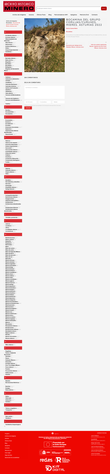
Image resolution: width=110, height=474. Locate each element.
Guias (7, 173)
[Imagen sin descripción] (44, 45)
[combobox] (68, 8)
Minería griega (9, 284)
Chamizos (8, 89)
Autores (7, 438)
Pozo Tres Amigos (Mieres (12, 365)
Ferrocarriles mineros (11, 149)
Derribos (7, 110)
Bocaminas (9, 22)
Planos (7, 358)
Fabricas (7, 140)
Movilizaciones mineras (11, 329)
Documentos (9, 113)
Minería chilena (9, 275)
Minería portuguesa (10, 308)
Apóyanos (7, 445)
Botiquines (8, 67)
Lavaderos (8, 225)
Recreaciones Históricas (12, 382)
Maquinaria (8, 243)
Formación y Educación (11, 158)
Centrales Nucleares (11, 84)
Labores (7, 223)
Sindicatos (8, 400)
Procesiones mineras (11, 370)
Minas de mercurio (10, 255)
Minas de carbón (10, 248)
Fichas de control (10, 153)
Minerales (8, 258)
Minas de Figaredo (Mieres (12, 251)
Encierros (8, 122)
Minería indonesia (10, 291)
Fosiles (7, 162)
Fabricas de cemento (11, 142)
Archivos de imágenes (10, 436)
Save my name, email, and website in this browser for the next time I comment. (43, 105)
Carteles (7, 80)
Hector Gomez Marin (71, 28)
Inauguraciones (9, 198)
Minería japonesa (10, 298)
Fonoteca (8, 156)
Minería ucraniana (10, 317)
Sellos (7, 396)
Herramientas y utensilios (12, 181)
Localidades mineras (11, 229)
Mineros (7, 322)
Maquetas (8, 241)
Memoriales (8, 244)
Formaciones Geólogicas (12, 160)
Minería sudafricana (10, 313)
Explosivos (8, 129)
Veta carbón (8, 416)
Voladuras (8, 418)
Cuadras (7, 103)
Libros (7, 227)
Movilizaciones (9, 327)
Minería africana (9, 260)
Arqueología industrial (11, 50)
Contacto (7, 448)
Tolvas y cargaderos (11, 408)
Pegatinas (8, 351)
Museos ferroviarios (11, 336)
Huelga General (9, 189)
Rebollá (7, 380)
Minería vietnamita (10, 320)
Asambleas (8, 51)
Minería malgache (10, 299)
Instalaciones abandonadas (13, 204)
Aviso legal (7, 452)
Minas (7, 246)
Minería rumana (9, 310)
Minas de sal (8, 256)
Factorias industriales (11, 144)
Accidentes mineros (11, 35)
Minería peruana (9, 305)
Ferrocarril (8, 148)
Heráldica (8, 180)
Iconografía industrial (11, 195)
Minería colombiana (10, 279)
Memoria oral (8, 450)
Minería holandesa (10, 287)
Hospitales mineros (10, 187)
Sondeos (7, 401)
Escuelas (7, 125)
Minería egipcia (9, 281)
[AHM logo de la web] (19, 6)
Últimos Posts (8, 440)
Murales (7, 334)
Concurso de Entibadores (12, 100)
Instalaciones (9, 202)
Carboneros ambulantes (12, 79)
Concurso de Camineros (12, 98)
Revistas (7, 386)
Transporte (8, 410)
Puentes (7, 374)
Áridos (7, 48)
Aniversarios (8, 44)
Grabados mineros (10, 170)
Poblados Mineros (10, 360)
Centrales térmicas (10, 86)
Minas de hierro (9, 253)
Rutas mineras (9, 390)
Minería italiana (9, 294)
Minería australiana (10, 265)
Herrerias (8, 183)
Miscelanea (8, 324)
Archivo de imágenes (11, 21)
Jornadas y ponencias (11, 217)
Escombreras (9, 123)
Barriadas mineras (10, 58)
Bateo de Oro (9, 60)
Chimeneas (8, 91)
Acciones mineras (10, 37)
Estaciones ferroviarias (11, 127)
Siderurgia (8, 398)
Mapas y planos (9, 239)
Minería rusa (8, 312)
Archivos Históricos (10, 46)
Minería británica (10, 270)
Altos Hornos (9, 42)
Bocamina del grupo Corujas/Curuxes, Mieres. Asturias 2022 (13, 24)
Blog (6, 443)
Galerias (7, 168)
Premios (7, 369)
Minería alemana (10, 262)
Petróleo (7, 356)
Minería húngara (9, 289)
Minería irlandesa (10, 293)
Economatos (8, 120)
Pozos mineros (9, 367)
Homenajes (8, 185)
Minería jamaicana (10, 296)
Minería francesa (10, 282)
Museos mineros (9, 338)
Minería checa (9, 274)
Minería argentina (10, 263)
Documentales (9, 111)
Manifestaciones (10, 237)
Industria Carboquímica (11, 200)
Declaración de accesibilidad (12, 457)
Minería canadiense (10, 272)
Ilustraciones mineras (11, 197)
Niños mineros (9, 344)
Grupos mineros (9, 172)
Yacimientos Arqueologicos (13, 424)
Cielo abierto (9, 93)
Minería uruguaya (10, 318)
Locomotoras (9, 231)
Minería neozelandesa (11, 301)
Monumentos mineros (11, 325)
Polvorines (8, 361)
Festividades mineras (11, 151)
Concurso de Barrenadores (12, 95)
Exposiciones (9, 134)
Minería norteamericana (12, 303)
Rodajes (7, 388)
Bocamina (8, 63)
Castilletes (8, 82)
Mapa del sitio (8, 455)
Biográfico (8, 62)
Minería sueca (9, 315)
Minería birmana (9, 269)
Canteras (8, 77)
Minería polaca (9, 306)
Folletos (7, 155)
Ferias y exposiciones (11, 146)
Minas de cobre (9, 250)
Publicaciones (9, 372)
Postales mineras (10, 363)
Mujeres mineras (10, 332)
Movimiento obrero (10, 331)
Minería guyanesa (10, 286)
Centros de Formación (11, 88)
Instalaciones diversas (11, 207)
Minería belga (9, 267)
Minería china (9, 277)
